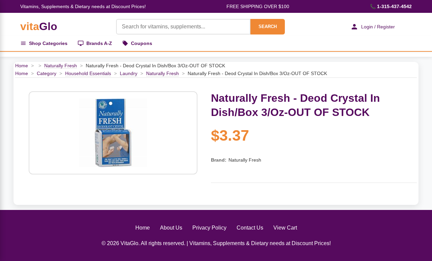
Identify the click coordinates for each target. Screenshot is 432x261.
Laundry (128, 73)
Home (21, 65)
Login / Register (378, 26)
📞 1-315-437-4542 (391, 6)
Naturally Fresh (60, 65)
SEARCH (268, 26)
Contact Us (250, 228)
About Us (171, 228)
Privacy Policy (209, 228)
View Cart (285, 228)
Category (46, 73)
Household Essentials (88, 73)
